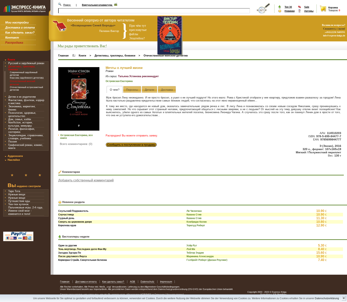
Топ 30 (288, 7)
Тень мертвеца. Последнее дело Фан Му (82, 249)
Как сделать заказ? (20, 32)
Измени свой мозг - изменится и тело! (20, 212)
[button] (96, 71)
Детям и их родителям (22, 96)
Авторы (308, 11)
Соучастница (66, 214)
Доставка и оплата (20, 27)
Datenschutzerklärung (327, 298)
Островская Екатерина (119, 81)
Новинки (290, 11)
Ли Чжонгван (194, 211)
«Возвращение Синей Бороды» (93, 25)
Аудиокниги (15, 156)
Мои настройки (17, 22)
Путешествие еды (19, 201)
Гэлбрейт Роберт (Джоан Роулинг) (207, 260)
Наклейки (14, 159)
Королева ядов (67, 225)
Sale (306, 7)
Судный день (66, 218)
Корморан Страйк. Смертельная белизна (82, 260)
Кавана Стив (194, 214)
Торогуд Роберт (196, 225)
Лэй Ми (191, 249)
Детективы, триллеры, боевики (115, 55)
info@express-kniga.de (334, 35)
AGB (133, 281)
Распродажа (14, 42)
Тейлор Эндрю (195, 252)
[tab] (114, 89)
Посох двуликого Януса (72, 256)
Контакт (12, 37)
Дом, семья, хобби (19, 119)
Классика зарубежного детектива (27, 78)
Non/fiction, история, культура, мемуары (20, 124)
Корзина (333, 7)
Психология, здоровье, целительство (22, 114)
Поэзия (12, 141)
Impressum (166, 281)
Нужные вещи (16, 194)
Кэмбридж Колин (197, 221)
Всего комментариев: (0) (76, 143)
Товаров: (333, 10)
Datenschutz (148, 281)
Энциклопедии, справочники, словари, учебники (25, 137)
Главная (63, 55)
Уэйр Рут (192, 245)
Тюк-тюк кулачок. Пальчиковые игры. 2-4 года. (25, 206)
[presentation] (114, 89)
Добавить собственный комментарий (86, 180)
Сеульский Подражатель (73, 211)
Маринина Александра (200, 256)
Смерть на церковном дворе (75, 221)
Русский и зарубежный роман (26, 63)
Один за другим (67, 245)
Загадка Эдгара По (69, 252)
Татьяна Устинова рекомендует (138, 76)
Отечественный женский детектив (166, 55)
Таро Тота (14, 191)
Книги (11, 59)
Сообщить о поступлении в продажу (131, 144)
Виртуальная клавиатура (97, 5)
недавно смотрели (24, 186)
